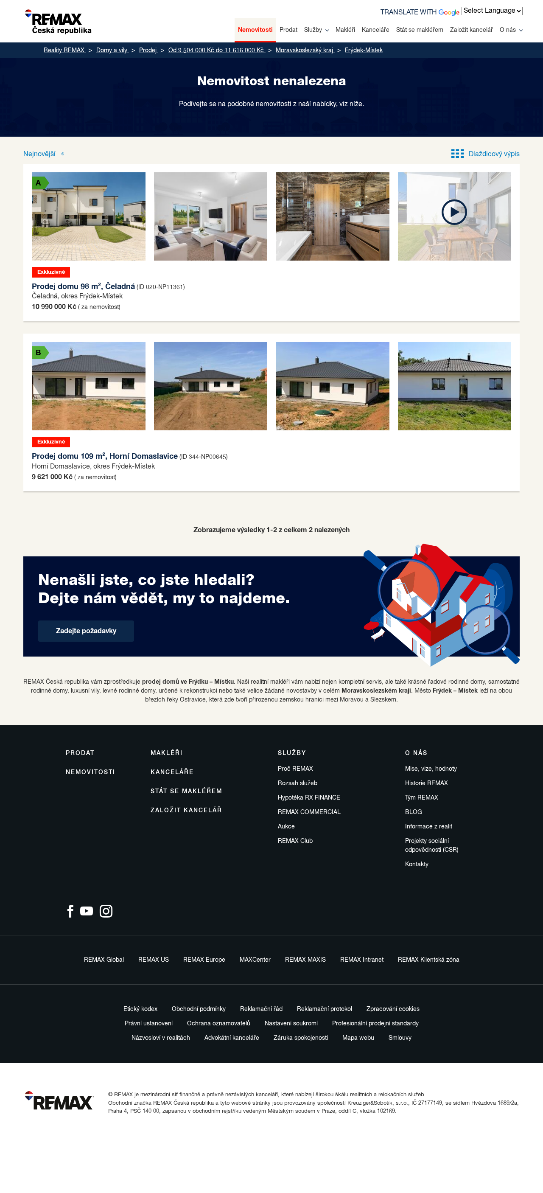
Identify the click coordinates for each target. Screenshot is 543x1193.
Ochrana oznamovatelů (218, 1024)
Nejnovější (40, 154)
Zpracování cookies (393, 1009)
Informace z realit (428, 827)
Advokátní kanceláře (231, 1038)
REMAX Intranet (361, 960)
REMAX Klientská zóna (428, 960)
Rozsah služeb (297, 783)
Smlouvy (400, 1038)
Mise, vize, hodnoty (431, 769)
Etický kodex (140, 1009)
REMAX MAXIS (305, 960)
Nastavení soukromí (291, 1024)
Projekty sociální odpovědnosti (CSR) (432, 845)
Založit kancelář (471, 30)
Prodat (288, 30)
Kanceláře (375, 30)
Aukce (286, 827)
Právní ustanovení (149, 1024)
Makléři (345, 30)
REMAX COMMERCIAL (309, 812)
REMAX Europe (204, 960)
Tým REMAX (421, 798)
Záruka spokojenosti (301, 1038)
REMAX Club (295, 841)
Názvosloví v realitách (161, 1038)
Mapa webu (358, 1038)
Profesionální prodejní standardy (375, 1024)
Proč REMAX (295, 769)
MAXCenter (255, 960)
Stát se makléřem (419, 30)
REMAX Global (104, 960)
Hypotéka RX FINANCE (309, 798)
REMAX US (153, 960)
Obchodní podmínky (199, 1009)
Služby (313, 30)
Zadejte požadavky (86, 631)
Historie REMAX (426, 783)
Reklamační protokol (324, 1009)
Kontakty (416, 864)
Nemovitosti (255, 30)
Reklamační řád (261, 1009)
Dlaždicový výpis (494, 154)
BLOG (413, 812)
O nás (508, 30)
